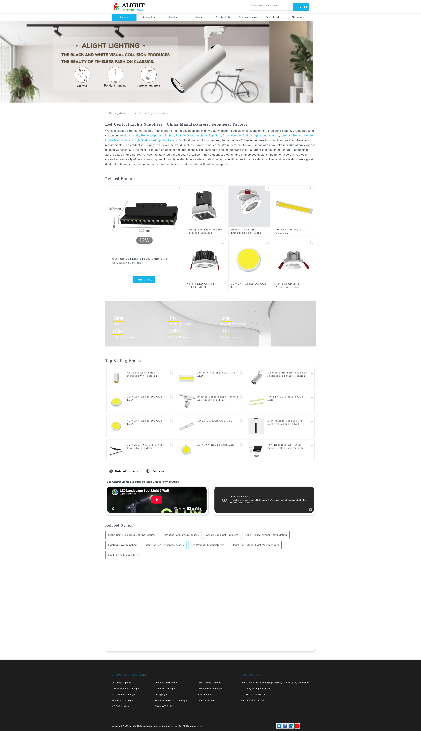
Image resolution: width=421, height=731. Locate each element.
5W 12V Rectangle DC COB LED (291, 231)
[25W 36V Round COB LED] (186, 450)
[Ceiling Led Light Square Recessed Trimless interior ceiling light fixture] (204, 206)
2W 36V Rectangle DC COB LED (216, 374)
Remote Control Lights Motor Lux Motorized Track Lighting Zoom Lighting (217, 399)
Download (272, 17)
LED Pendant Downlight (210, 688)
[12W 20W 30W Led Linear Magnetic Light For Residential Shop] (116, 450)
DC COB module (206, 700)
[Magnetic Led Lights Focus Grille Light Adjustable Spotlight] (144, 220)
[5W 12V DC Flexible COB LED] (256, 402)
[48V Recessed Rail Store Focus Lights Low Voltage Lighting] (256, 450)
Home (124, 17)
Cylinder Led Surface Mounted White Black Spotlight (142, 375)
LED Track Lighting (121, 682)
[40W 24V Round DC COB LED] (116, 426)
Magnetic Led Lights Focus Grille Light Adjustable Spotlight (140, 260)
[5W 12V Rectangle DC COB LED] (293, 206)
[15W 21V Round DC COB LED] (116, 402)
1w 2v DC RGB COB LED (215, 420)
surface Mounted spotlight (125, 688)
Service (297, 17)
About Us (149, 17)
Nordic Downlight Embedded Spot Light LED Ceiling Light (246, 232)
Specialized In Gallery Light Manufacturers (250, 135)
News (198, 17)
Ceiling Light (161, 694)
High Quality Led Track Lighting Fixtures (132, 535)
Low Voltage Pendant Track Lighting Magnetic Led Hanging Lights (286, 423)
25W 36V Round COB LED (216, 444)
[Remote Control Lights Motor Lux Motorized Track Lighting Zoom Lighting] (186, 402)
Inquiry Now (144, 279)
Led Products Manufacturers (207, 545)
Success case (247, 17)
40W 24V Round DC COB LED (144, 422)
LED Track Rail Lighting (209, 682)
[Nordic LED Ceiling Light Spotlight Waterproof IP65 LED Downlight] (204, 260)
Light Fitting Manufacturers (124, 555)
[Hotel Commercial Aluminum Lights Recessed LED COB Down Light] (293, 260)
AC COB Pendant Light (124, 694)
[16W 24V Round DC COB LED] (249, 260)
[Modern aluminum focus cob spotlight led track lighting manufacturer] (256, 378)
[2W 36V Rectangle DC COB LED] (186, 378)
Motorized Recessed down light (171, 700)
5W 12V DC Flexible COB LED (285, 398)
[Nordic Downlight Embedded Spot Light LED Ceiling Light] (249, 206)
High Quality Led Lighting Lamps (156, 140)
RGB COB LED (205, 694)
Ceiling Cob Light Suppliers (222, 535)
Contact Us (223, 17)
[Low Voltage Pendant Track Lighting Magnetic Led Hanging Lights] (256, 426)
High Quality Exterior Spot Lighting (266, 535)
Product (173, 17)
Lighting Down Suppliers (122, 545)
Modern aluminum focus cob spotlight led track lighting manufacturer (287, 375)
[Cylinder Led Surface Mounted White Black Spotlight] (116, 378)
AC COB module (120, 706)
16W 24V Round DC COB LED (248, 285)
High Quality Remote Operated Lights (149, 135)
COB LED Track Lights (166, 682)
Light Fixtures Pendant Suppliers (164, 545)
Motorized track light (122, 700)
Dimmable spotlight (165, 688)
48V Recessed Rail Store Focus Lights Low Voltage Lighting (285, 447)
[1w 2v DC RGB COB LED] (186, 426)
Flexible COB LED (164, 706)
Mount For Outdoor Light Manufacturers (255, 545)
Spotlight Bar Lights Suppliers (181, 535)
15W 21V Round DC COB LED (144, 398)
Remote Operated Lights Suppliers (198, 135)
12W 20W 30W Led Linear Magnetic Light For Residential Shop (145, 447)
